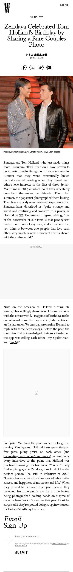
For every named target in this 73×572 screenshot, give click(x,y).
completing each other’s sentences (27, 456)
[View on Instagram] (36, 393)
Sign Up (15, 521)
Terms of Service (59, 543)
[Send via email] (49, 67)
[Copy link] (41, 67)
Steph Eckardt (38, 54)
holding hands (41, 496)
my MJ (14, 342)
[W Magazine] (7, 8)
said (35, 474)
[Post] (32, 67)
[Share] (24, 67)
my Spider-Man (58, 338)
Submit (21, 552)
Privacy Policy (21, 545)
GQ (21, 215)
